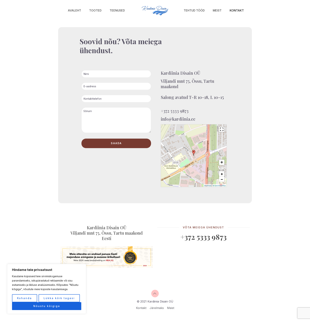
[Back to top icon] (155, 293)
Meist (170, 308)
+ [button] (221, 173)
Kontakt (141, 308)
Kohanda (24, 298)
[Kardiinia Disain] (155, 10)
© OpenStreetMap (219, 186)
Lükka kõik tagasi (59, 298)
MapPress (207, 186)
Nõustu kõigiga (46, 306)
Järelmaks (157, 308)
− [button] (221, 179)
